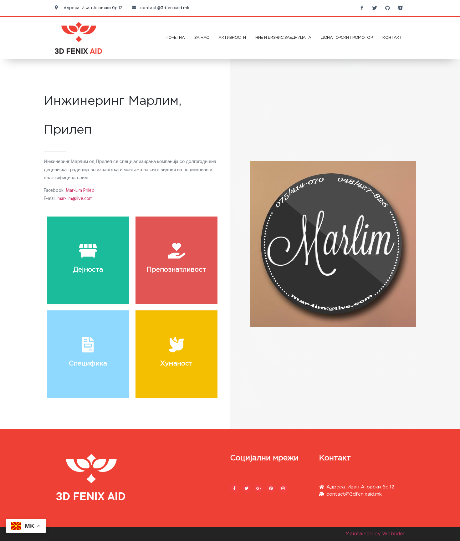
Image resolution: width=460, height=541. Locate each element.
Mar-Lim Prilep (80, 190)
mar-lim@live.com (75, 198)
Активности (232, 37)
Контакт (392, 37)
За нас (201, 37)
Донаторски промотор (347, 37)
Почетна (175, 37)
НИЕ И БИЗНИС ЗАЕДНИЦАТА (283, 37)
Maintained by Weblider (375, 534)
